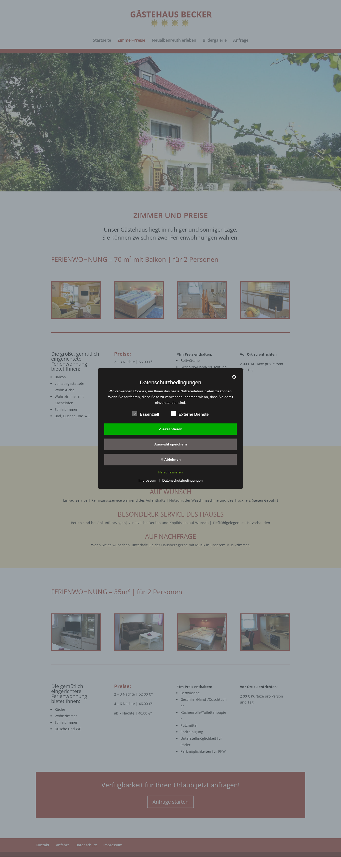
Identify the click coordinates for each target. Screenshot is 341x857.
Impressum (147, 481)
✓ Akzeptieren (170, 429)
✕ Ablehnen (171, 459)
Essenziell (149, 414)
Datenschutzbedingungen (182, 481)
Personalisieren (170, 472)
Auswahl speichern (170, 444)
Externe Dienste (193, 414)
